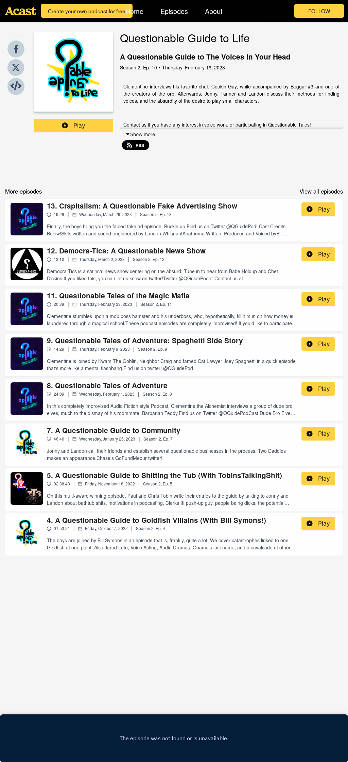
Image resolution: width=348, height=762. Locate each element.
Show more (142, 134)
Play (79, 125)
